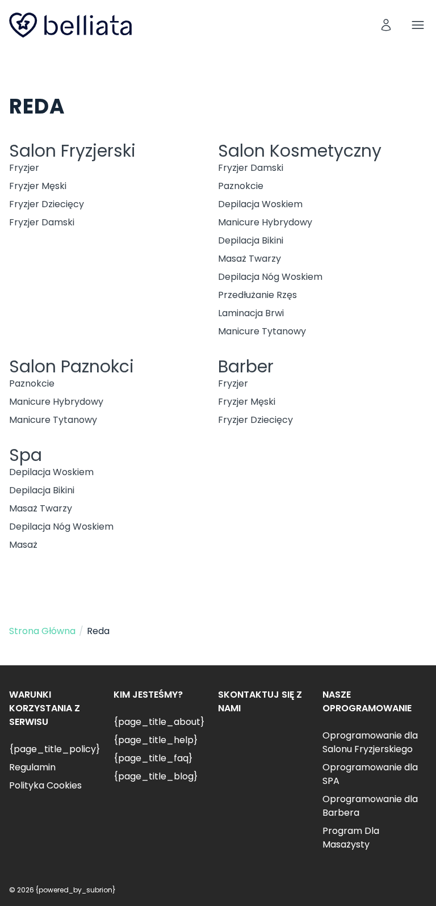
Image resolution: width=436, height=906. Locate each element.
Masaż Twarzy (249, 258)
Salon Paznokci (71, 366)
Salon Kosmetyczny (300, 151)
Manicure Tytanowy (262, 331)
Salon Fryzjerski (72, 151)
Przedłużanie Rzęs (257, 294)
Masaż (23, 544)
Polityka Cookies (45, 785)
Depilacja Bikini (250, 240)
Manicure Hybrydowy (265, 222)
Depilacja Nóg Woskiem (270, 276)
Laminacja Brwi (251, 313)
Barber (246, 366)
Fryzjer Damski (41, 222)
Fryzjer (24, 167)
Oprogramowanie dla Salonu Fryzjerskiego (370, 742)
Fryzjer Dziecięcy (46, 204)
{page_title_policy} (54, 749)
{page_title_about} (159, 721)
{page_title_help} (156, 739)
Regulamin (32, 767)
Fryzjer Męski (37, 185)
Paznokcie (240, 185)
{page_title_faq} (153, 758)
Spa (25, 455)
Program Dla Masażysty (350, 837)
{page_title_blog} (156, 776)
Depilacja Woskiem (260, 204)
